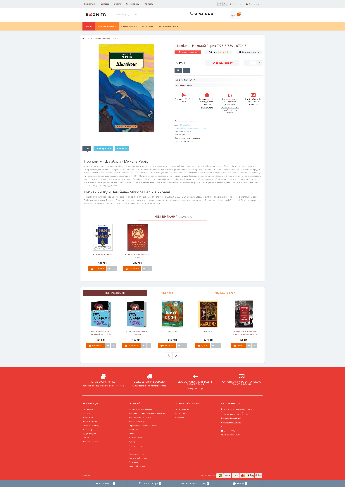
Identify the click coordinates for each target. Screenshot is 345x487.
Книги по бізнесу (135, 438)
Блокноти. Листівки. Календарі (141, 409)
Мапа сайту (87, 429)
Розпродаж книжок (136, 454)
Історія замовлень (182, 413)
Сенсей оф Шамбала (102, 254)
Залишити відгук (250, 52)
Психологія (133, 450)
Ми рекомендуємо (129, 26)
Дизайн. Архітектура (137, 421)
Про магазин (90, 4)
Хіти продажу (148, 26)
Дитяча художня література (140, 417)
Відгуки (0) (122, 148)
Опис (86, 148)
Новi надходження (107, 26)
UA (220, 4)
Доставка (105, 4)
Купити (204, 345)
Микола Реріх (185, 125)
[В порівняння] (114, 268)
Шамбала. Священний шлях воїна (138, 256)
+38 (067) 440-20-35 (232, 418)
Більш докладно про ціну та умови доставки (141, 203)
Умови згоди (88, 417)
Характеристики (103, 148)
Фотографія (133, 462)
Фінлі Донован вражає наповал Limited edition (101, 332)
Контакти (149, 4)
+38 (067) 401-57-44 (232, 422)
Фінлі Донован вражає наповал (136, 332)
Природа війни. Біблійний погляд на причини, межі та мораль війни (244, 333)
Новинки (86, 438)
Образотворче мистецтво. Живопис (143, 425)
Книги (89, 26)
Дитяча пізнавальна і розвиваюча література (147, 413)
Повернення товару (91, 425)
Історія (131, 433)
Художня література (137, 466)
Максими (208, 331)
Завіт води (172, 331)
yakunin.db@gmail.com (233, 431)
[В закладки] (109, 268)
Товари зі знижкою (90, 442)
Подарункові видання (137, 446)
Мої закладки (180, 417)
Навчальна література (138, 458)
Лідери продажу (89, 433)
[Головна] (83, 38)
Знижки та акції (133, 4)
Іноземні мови (135, 429)
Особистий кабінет (182, 409)
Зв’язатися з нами (90, 421)
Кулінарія (133, 442)
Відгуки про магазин (168, 26)
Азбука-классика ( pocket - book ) (193, 128)
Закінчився (98, 268)
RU (225, 4)
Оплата (117, 4)
